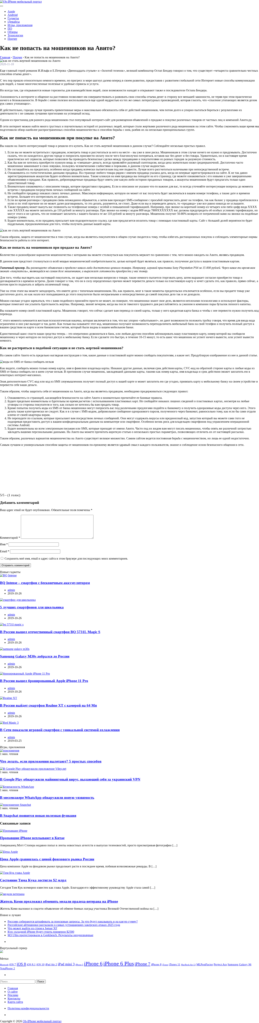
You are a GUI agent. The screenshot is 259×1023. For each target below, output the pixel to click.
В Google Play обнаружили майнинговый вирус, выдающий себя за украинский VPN (70, 779)
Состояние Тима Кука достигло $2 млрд (33, 880)
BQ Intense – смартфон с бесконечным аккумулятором (45, 583)
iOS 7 (12, 964)
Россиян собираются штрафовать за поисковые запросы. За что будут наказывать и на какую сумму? (73, 921)
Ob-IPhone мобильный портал (42, 1021)
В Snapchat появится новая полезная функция (38, 816)
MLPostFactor (204, 964)
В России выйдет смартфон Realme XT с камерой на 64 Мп (48, 705)
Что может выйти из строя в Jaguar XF (32, 928)
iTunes (165, 965)
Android (13, 14)
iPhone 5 (79, 965)
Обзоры (13, 32)
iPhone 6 (93, 964)
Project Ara (220, 964)
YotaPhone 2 (7, 968)
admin (11, 590)
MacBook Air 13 (188, 965)
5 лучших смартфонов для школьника (32, 607)
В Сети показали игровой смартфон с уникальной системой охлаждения (60, 730)
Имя (4, 544)
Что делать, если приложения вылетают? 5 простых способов (50, 761)
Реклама (13, 995)
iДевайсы (14, 21)
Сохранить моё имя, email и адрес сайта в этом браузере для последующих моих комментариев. (66, 558)
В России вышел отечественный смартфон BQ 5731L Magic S (50, 632)
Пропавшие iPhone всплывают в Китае (32, 838)
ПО (10, 28)
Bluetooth (4, 965)
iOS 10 (40, 964)
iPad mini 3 (66, 964)
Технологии (15, 35)
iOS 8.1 (31, 964)
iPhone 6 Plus (118, 963)
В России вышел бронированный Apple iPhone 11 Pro (44, 681)
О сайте (13, 991)
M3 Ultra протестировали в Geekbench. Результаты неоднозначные (50, 935)
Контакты (14, 998)
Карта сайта (15, 1001)
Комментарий (10, 537)
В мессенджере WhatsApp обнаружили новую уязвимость (47, 798)
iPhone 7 (142, 963)
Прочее (12, 38)
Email (4, 551)
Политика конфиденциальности (28, 1008)
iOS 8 (21, 964)
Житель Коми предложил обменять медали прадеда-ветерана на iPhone (59, 901)
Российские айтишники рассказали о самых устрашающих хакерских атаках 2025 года (64, 925)
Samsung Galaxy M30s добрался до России (34, 656)
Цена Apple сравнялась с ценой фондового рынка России (47, 859)
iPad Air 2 (51, 964)
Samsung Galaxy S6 (239, 964)
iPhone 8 (156, 964)
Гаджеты (13, 18)
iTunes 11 (174, 964)
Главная (13, 988)
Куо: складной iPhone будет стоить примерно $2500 (41, 931)
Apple (11, 11)
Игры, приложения (20, 25)
